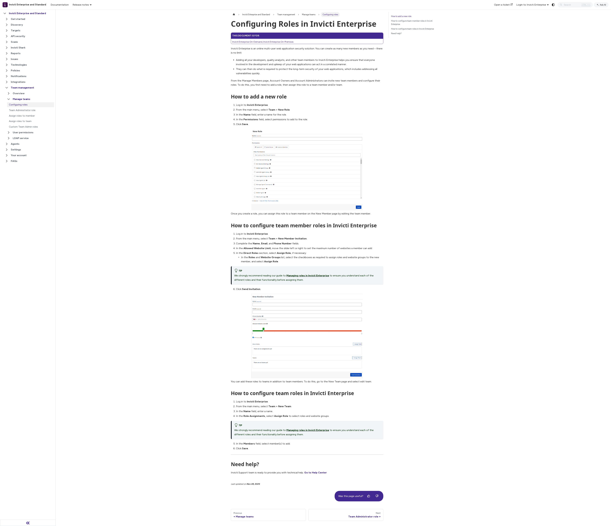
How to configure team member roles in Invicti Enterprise (411, 22)
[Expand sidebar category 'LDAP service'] (8, 138)
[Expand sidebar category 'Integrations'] (6, 82)
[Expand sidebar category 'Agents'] (6, 143)
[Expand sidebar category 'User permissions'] (8, 132)
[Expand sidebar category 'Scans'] (6, 41)
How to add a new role (401, 16)
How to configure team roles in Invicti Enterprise (412, 29)
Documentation (60, 4)
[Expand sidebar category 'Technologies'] (6, 64)
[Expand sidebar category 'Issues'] (6, 59)
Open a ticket (502, 4)
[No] (377, 496)
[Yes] (369, 496)
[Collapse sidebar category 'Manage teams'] (8, 99)
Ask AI (603, 4)
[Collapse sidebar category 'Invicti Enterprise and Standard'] (4, 13)
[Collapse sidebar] (28, 523)
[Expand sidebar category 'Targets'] (6, 30)
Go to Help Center (315, 472)
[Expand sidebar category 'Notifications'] (6, 76)
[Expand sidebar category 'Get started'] (6, 19)
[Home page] (234, 14)
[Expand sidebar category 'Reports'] (6, 53)
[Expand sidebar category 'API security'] (6, 36)
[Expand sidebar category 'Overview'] (8, 93)
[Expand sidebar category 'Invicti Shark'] (6, 47)
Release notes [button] (81, 4)
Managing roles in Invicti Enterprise (307, 275)
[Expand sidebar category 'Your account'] (6, 155)
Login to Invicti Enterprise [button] (531, 4)
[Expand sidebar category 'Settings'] (6, 149)
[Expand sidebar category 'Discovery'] (6, 24)
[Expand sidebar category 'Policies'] (6, 70)
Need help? (396, 33)
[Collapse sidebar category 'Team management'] (6, 87)
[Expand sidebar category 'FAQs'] (6, 161)
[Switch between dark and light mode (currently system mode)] (553, 4)
